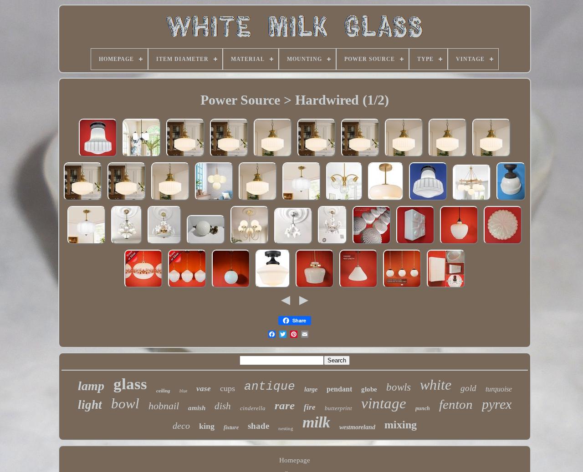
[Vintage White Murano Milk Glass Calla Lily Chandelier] (126, 243)
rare (285, 405)
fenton (456, 404)
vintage (383, 403)
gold (468, 388)
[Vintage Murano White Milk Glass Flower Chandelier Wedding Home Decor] (164, 243)
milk (316, 422)
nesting (285, 428)
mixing (400, 425)
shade (258, 426)
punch (422, 408)
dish (223, 406)
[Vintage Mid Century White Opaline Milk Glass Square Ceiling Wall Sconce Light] (415, 243)
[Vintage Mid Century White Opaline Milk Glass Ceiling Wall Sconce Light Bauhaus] (503, 243)
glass (130, 384)
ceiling (163, 390)
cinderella (253, 408)
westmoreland (357, 427)
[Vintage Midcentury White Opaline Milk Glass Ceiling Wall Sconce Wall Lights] (446, 287)
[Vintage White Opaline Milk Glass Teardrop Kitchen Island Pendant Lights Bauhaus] (187, 287)
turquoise (499, 389)
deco (181, 426)
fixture (231, 427)
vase (203, 388)
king (207, 426)
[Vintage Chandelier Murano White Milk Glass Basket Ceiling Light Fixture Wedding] (332, 243)
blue (183, 390)
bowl (125, 404)
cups (227, 388)
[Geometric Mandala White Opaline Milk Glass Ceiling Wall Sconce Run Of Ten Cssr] (372, 243)
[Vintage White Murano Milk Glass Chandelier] (293, 243)
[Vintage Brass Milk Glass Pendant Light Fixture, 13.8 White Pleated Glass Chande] (185, 156)
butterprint (338, 408)
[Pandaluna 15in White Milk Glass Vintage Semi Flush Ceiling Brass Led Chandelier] (301, 200)
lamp (91, 386)
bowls (398, 387)
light (90, 405)
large (310, 389)
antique (269, 386)
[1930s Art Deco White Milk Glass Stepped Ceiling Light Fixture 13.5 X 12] (511, 200)
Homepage (294, 460)
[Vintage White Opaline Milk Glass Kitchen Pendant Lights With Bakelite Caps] (402, 287)
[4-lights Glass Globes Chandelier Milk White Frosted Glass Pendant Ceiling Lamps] (344, 200)
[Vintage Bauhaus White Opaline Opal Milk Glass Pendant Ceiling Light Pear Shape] (358, 287)
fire (310, 407)
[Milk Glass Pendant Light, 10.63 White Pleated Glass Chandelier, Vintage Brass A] (273, 156)
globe (369, 389)
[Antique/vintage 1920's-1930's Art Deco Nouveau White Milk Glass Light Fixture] (98, 156)
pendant (339, 389)
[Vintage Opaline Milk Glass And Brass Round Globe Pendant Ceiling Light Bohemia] (231, 287)
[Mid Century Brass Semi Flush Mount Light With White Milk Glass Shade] (385, 200)
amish (196, 408)
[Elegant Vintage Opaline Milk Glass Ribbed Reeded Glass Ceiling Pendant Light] (459, 243)
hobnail (163, 406)
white (435, 385)
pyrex (496, 404)
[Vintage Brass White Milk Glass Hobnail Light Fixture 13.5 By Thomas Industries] (206, 243)
